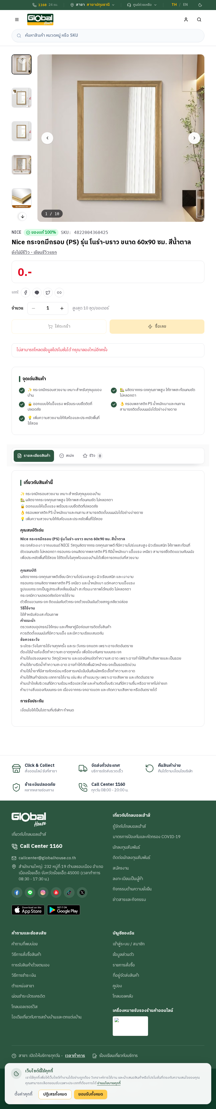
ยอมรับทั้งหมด (90, 1094)
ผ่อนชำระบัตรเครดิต (28, 996)
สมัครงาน (121, 868)
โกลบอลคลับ (123, 996)
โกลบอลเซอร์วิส (25, 1006)
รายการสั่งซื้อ (124, 965)
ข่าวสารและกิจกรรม (129, 899)
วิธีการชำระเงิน (24, 975)
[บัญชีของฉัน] (186, 19)
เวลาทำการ (75, 1056)
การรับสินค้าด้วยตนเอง (31, 965)
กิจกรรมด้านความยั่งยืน (132, 889)
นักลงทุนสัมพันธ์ (126, 847)
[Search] (199, 19)
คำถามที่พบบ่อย (25, 944)
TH (174, 5)
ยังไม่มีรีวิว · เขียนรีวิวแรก (34, 253)
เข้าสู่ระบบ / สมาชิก (129, 944)
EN (185, 5)
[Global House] (40, 20)
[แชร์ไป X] (48, 292)
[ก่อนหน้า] (47, 138)
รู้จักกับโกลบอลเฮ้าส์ (129, 826)
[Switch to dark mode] (200, 5)
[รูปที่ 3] (22, 131)
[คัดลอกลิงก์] (59, 292)
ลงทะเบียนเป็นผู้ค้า (128, 878)
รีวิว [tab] (95, 456)
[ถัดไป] (194, 138)
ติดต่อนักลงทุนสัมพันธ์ (131, 857)
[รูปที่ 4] (22, 165)
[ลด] (34, 308)
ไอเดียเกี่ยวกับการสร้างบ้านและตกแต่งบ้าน (47, 1017)
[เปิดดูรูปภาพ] (121, 138)
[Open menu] (17, 19)
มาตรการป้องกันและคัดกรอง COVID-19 (146, 836)
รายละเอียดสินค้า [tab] (37, 456)
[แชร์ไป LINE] (37, 292)
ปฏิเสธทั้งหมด (55, 1094)
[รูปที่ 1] (22, 64)
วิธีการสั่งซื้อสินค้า (26, 954)
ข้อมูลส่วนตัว (123, 954)
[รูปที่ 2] (22, 98)
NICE (16, 232)
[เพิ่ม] (62, 308)
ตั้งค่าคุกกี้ (23, 1094)
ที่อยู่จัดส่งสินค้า (126, 975)
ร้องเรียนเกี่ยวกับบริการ (118, 1056)
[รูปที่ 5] (22, 198)
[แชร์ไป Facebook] (25, 292)
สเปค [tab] (70, 456)
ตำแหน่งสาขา (23, 986)
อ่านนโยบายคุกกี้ (109, 1083)
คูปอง (117, 986)
